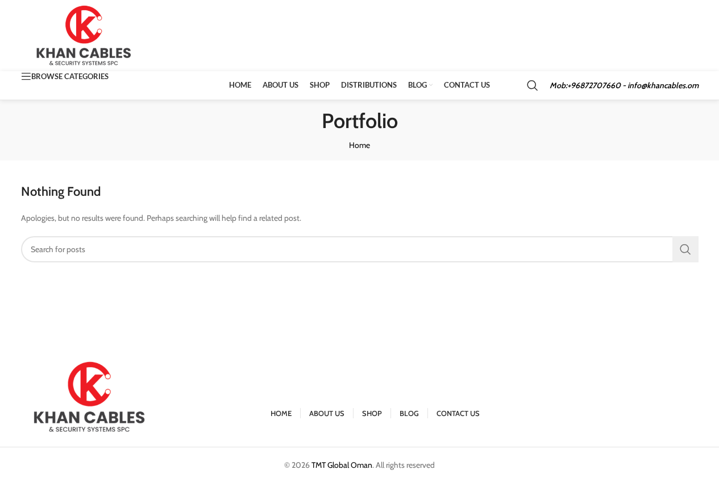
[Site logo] (84, 35)
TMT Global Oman (341, 465)
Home (359, 145)
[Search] (532, 85)
